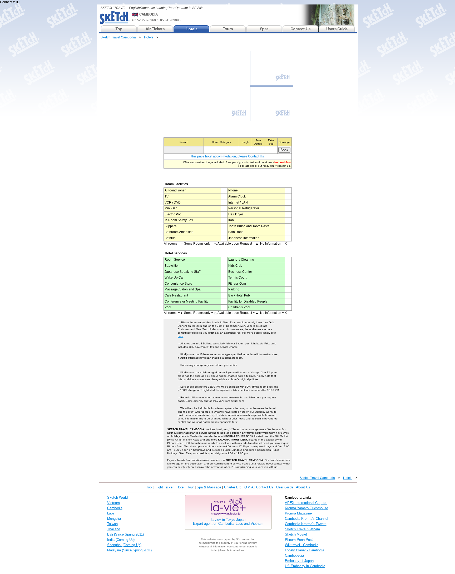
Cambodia (114, 508)
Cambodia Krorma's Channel (306, 519)
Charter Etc (232, 487)
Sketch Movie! (296, 534)
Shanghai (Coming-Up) (124, 545)
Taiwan (112, 524)
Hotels (148, 37)
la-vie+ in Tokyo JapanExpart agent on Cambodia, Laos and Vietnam (228, 522)
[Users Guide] (337, 28)
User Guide (284, 487)
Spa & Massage (209, 487)
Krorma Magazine (298, 513)
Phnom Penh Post (299, 540)
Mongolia (114, 519)
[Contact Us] (301, 28)
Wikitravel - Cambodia (301, 545)
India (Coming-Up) (121, 540)
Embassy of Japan (299, 561)
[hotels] (192, 28)
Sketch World (117, 497)
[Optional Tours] (228, 28)
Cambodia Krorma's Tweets (306, 524)
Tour (190, 487)
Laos (111, 513)
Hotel (180, 487)
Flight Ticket (164, 487)
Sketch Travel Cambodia (118, 37)
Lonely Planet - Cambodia (304, 550)
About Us (303, 487)
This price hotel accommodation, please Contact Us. (227, 156)
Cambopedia (294, 555)
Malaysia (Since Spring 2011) (129, 550)
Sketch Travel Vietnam (302, 529)
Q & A (248, 487)
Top (149, 487)
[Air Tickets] (155, 28)
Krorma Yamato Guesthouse (306, 508)
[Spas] (264, 28)
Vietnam (113, 503)
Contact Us (264, 487)
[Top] (119, 28)
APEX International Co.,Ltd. (306, 503)
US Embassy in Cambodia (305, 566)
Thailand (113, 529)
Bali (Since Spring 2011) (125, 534)
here (180, 336)
